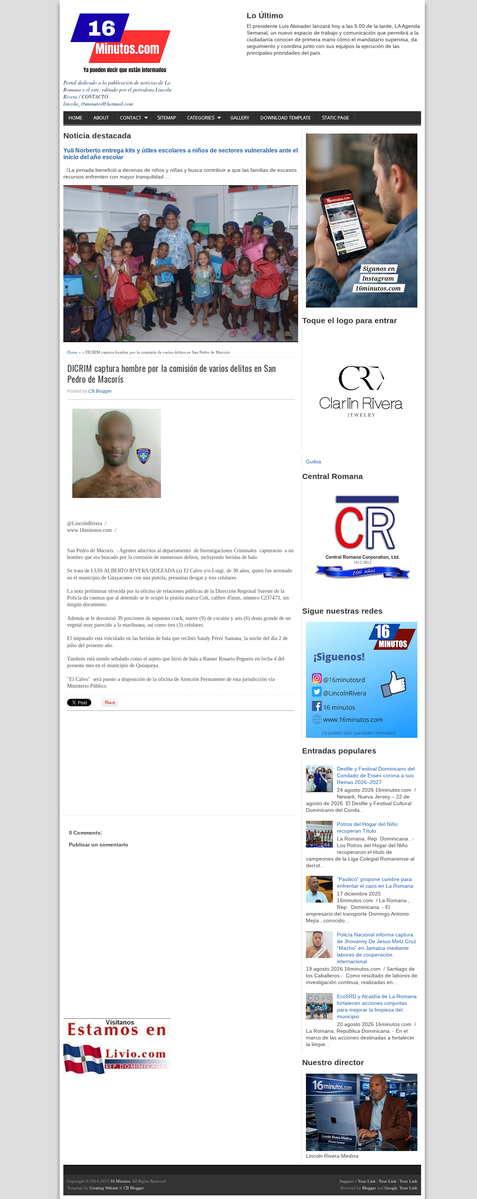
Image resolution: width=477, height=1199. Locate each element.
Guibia (313, 462)
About (101, 117)
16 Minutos (120, 1181)
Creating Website (103, 1188)
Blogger (369, 1188)
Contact (130, 117)
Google (391, 1188)
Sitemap (166, 117)
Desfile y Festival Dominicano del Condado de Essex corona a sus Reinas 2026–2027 (376, 775)
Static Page (335, 117)
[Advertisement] (125, 762)
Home (75, 117)
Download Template (285, 117)
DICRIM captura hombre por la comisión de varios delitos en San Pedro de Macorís (171, 373)
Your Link (367, 1181)
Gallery (239, 117)
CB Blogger (100, 391)
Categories (200, 117)
